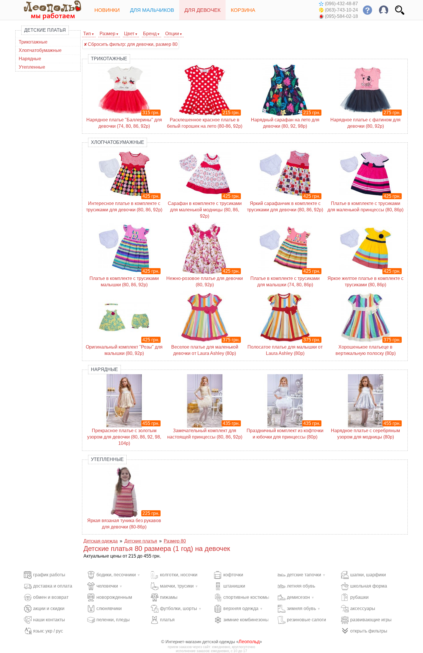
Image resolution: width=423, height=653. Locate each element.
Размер (107, 33)
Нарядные (30, 58)
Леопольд (249, 641)
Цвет (129, 33)
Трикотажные (33, 41)
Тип (87, 33)
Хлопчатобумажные (40, 50)
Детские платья (45, 30)
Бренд (150, 33)
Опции (172, 33)
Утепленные (32, 67)
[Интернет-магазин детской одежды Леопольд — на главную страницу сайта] (48, 10)
